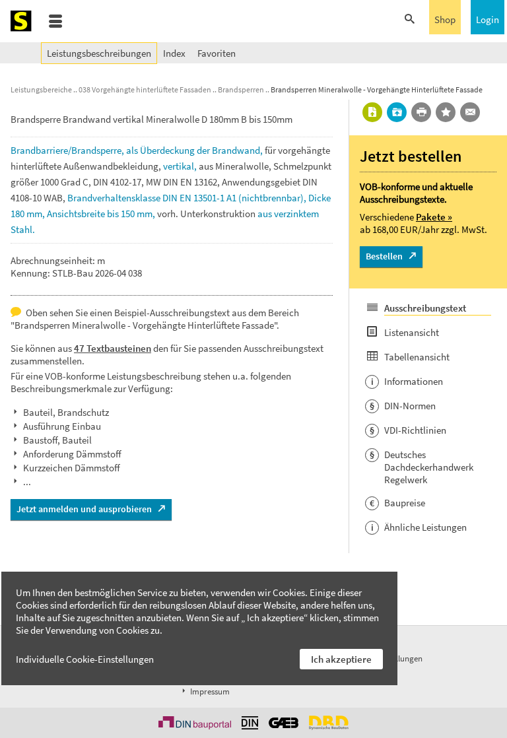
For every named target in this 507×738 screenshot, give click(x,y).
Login (487, 19)
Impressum (209, 691)
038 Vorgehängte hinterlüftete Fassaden (145, 89)
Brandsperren (241, 89)
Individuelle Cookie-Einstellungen (85, 659)
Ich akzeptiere (341, 659)
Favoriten (216, 53)
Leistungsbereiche (41, 89)
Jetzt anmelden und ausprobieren (84, 509)
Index (174, 53)
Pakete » (434, 217)
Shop (445, 19)
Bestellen (384, 256)
